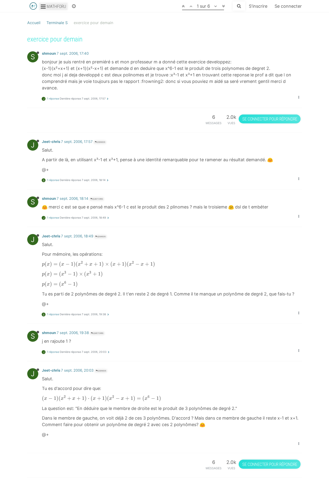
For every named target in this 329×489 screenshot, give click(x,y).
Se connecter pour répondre (269, 118)
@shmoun (101, 142)
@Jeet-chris (97, 199)
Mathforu (56, 6)
